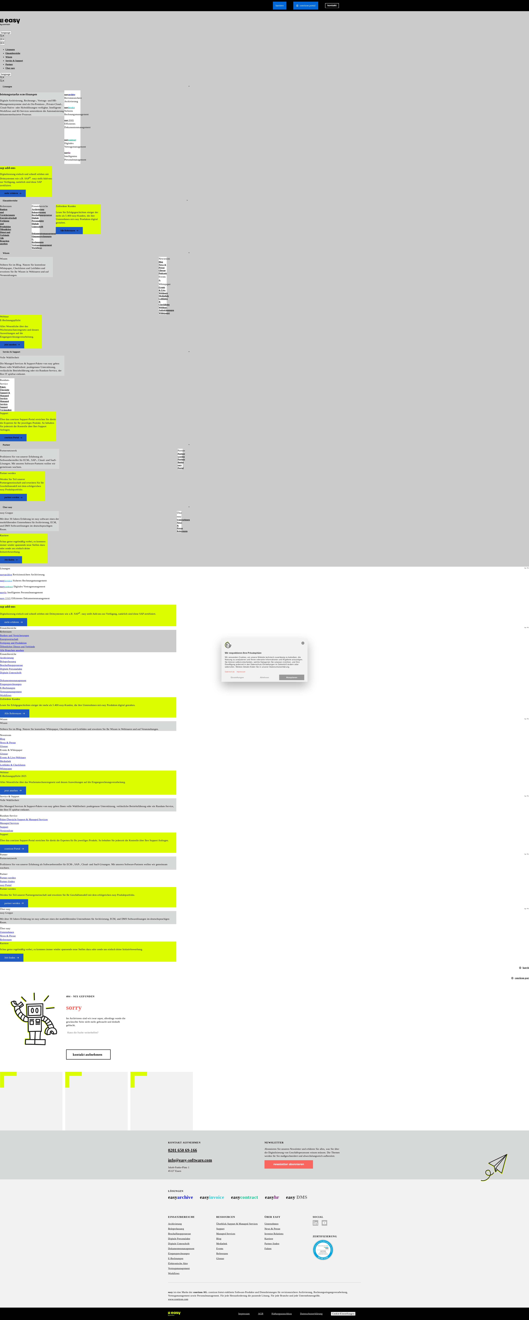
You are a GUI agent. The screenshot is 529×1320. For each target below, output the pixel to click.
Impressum (244, 1313)
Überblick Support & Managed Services (237, 1223)
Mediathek (163, 296)
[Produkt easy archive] (180, 1197)
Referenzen (179, 531)
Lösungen (10, 49)
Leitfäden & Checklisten (163, 302)
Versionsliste (6, 410)
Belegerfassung (36, 212)
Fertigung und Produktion (5, 224)
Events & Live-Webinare (163, 290)
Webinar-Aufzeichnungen (163, 309)
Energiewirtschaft (5, 218)
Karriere (280, 5)
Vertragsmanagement (36, 245)
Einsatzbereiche (13, 53)
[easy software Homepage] (174, 1314)
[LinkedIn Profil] (315, 1223)
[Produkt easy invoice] (212, 1197)
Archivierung (36, 209)
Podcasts (163, 273)
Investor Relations (273, 1233)
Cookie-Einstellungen (343, 1313)
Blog (161, 262)
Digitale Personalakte (36, 219)
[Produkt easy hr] (272, 1197)
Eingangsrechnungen (36, 236)
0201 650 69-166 (182, 1150)
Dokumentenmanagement (36, 233)
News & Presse (162, 266)
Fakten (268, 1248)
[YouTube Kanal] (324, 1223)
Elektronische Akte (178, 1263)
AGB (260, 1313)
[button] (2, 36)
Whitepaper (163, 313)
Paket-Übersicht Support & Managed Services (5, 393)
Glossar (162, 270)
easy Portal (180, 466)
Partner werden (180, 455)
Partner (9, 64)
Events (219, 1248)
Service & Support (14, 61)
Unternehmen (179, 520)
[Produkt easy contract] (244, 1197)
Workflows (36, 248)
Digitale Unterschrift (36, 225)
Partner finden (180, 461)
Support (4, 407)
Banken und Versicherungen (5, 212)
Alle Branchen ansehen (4, 241)
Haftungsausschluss (282, 1313)
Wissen (9, 57)
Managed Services (4, 402)
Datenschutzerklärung (311, 1313)
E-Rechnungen (36, 240)
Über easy (10, 68)
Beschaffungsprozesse (36, 215)
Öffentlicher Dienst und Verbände (5, 232)
